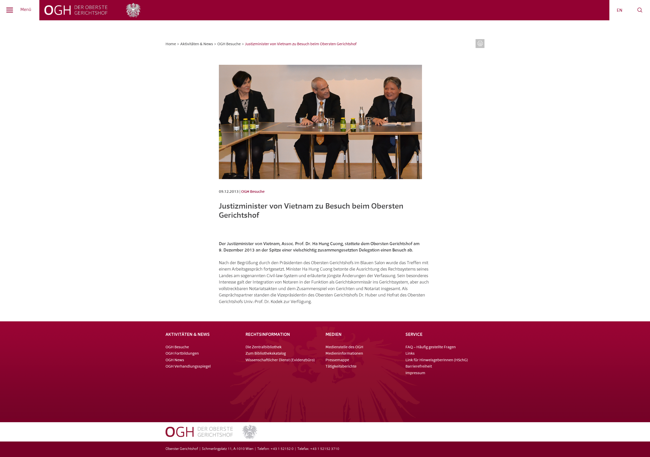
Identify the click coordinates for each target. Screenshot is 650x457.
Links (410, 354)
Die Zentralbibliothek (264, 347)
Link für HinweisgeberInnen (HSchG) (436, 360)
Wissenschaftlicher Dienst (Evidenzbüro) (280, 360)
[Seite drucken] (480, 43)
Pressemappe (337, 360)
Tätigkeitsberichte (341, 367)
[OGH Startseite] (211, 438)
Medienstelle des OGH (344, 347)
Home (171, 44)
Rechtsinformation (268, 335)
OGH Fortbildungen (182, 354)
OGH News (175, 360)
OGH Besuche (229, 44)
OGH (76, 10)
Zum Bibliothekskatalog (266, 354)
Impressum (415, 373)
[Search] (640, 10)
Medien (334, 335)
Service (413, 335)
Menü (25, 10)
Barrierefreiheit (418, 367)
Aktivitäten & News (196, 44)
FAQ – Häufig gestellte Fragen (430, 347)
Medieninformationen (344, 354)
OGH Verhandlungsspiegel (188, 367)
